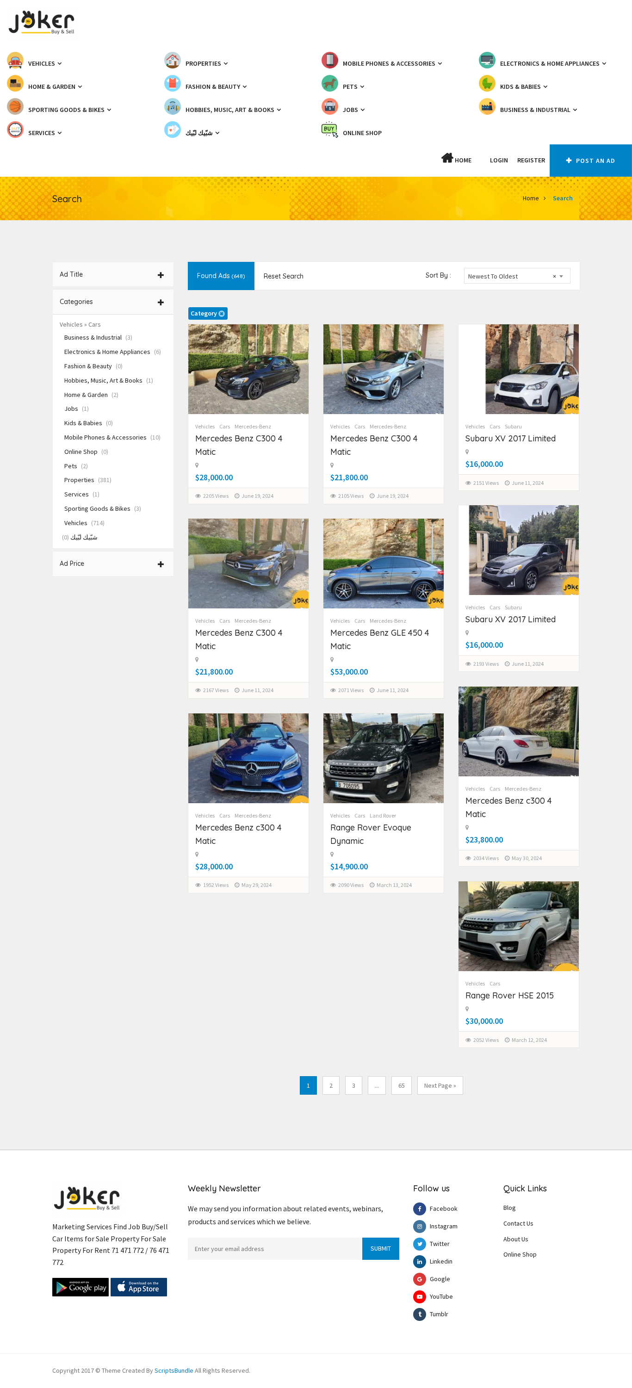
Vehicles (84, 523)
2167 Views (216, 690)
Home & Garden (91, 394)
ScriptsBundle (174, 1370)
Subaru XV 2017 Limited (510, 438)
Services (81, 494)
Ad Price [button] (72, 563)
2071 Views (351, 690)
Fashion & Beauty (93, 366)
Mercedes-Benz (253, 426)
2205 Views (216, 495)
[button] (480, 160)
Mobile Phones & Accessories (112, 437)
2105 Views (351, 495)
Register (531, 160)
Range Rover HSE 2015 (509, 995)
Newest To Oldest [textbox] (512, 276)
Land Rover (383, 815)
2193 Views (486, 663)
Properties (88, 480)
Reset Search (284, 276)
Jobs (76, 408)
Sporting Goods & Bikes (102, 508)
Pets (76, 466)
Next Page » (440, 1085)
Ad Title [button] (71, 274)
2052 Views (486, 1039)
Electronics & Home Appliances (112, 351)
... (377, 1085)
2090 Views (351, 884)
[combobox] (517, 276)
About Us (515, 1239)
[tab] (113, 274)
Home (462, 160)
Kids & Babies (88, 423)
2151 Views (486, 482)
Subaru (513, 426)
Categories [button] (76, 301)
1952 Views (216, 884)
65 (401, 1085)
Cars (224, 426)
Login (499, 160)
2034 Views (486, 858)
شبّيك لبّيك (80, 537)
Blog (509, 1207)
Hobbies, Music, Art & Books (108, 380)
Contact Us (518, 1223)
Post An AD (594, 160)
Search (563, 198)
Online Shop (86, 451)
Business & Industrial (98, 337)
